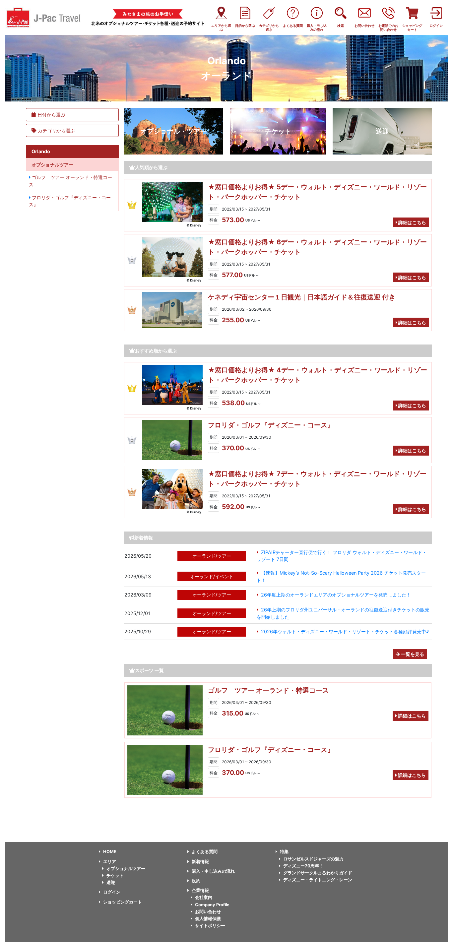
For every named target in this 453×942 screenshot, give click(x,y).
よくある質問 (205, 851)
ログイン (111, 892)
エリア (109, 861)
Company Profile (212, 904)
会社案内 (203, 897)
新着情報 (200, 861)
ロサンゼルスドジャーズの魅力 (313, 858)
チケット (278, 131)
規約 (196, 880)
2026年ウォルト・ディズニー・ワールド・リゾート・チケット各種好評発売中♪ (345, 631)
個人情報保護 (208, 918)
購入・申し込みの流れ (213, 871)
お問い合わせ (208, 911)
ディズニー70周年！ (303, 865)
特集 (284, 851)
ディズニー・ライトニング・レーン (317, 879)
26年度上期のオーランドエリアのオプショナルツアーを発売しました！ (336, 594)
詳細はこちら (411, 222)
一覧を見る (412, 654)
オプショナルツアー (125, 868)
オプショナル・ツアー (173, 131)
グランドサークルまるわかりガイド (317, 872)
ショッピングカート (122, 902)
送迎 (382, 131)
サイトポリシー (210, 925)
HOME (109, 851)
